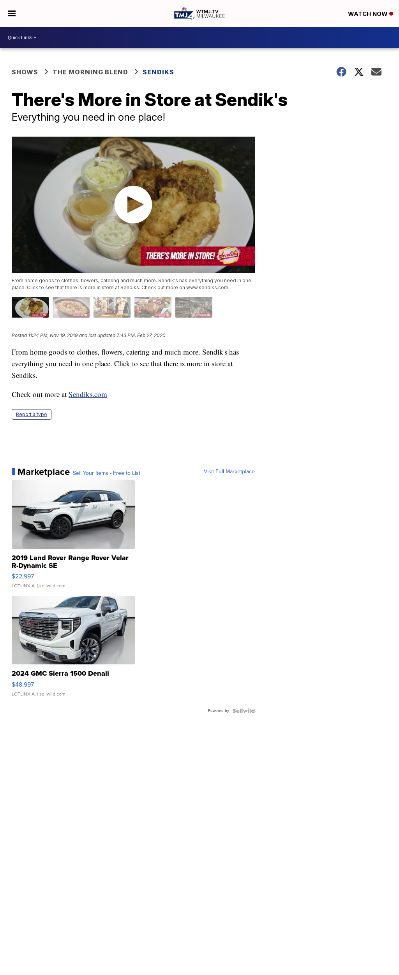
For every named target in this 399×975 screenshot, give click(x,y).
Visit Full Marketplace (229, 471)
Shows (25, 72)
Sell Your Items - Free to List (106, 473)
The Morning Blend (90, 72)
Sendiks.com (88, 394)
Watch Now (368, 14)
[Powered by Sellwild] (243, 710)
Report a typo (31, 414)
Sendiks (158, 72)
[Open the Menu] (12, 13)
